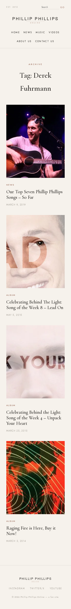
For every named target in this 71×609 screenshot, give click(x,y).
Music (40, 32)
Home (15, 32)
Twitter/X (37, 588)
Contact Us (44, 41)
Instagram (17, 588)
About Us (24, 41)
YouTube (56, 588)
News (27, 32)
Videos (54, 32)
